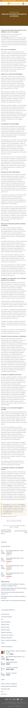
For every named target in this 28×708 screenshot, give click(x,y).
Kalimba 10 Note (5, 624)
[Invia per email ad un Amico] (15, 521)
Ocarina (3, 642)
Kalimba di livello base (6, 632)
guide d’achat (9, 511)
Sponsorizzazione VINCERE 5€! (9, 686)
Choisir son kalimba (14, 12)
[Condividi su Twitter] (13, 521)
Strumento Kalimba (5, 622)
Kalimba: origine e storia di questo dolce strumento (13, 600)
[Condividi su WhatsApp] (8, 521)
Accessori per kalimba (6, 616)
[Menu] (26, 3)
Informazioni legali (5, 689)
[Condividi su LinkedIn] (20, 521)
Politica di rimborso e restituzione (9, 683)
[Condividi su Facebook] (10, 521)
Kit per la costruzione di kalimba (8, 640)
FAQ (2, 691)
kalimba (7, 37)
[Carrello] (23, 4)
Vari (2, 619)
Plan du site (4, 694)
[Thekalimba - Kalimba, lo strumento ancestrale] (14, 3)
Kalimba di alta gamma (6, 637)
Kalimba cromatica (5, 629)
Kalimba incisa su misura (7, 635)
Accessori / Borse (5, 614)
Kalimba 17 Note (5, 627)
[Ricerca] (1, 3)
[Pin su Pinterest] (18, 521)
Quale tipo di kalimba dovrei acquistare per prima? (6, 531)
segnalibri (16, 526)
